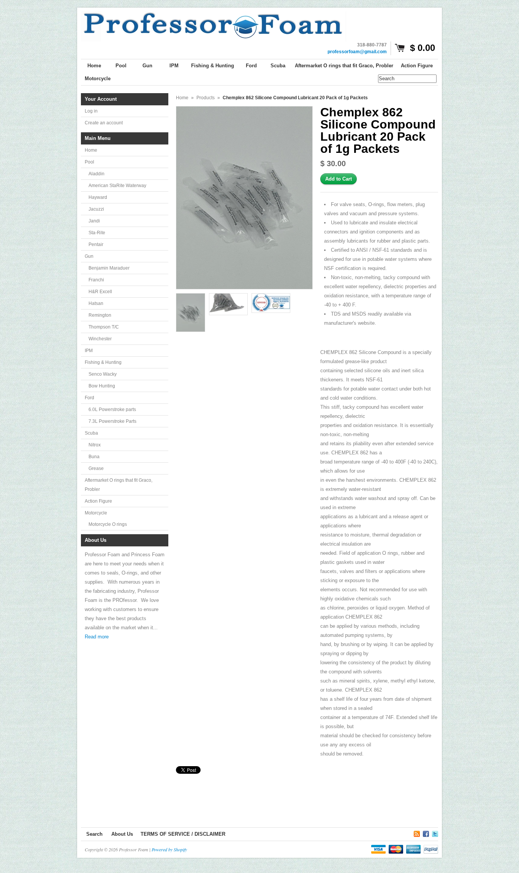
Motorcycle (96, 513)
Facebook (426, 833)
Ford (89, 397)
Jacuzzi (96, 209)
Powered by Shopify (169, 849)
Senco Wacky (103, 374)
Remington (100, 315)
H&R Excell (100, 291)
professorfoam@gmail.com (357, 51)
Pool (89, 162)
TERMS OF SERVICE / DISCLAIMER (183, 834)
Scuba (91, 433)
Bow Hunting (102, 386)
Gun (89, 256)
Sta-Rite (97, 232)
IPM (89, 350)
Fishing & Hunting (103, 362)
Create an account (104, 122)
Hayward (98, 197)
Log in (91, 111)
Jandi (94, 221)
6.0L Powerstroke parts (112, 409)
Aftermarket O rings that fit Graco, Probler (118, 485)
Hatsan (96, 303)
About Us (122, 834)
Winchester (100, 338)
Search (94, 834)
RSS (417, 833)
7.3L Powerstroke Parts (112, 421)
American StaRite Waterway (117, 185)
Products (205, 97)
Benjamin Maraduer (109, 268)
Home (91, 150)
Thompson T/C (104, 327)
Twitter (435, 833)
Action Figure (98, 501)
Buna (94, 456)
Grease (96, 468)
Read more (97, 637)
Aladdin (96, 173)
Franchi (96, 280)
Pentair (96, 244)
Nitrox (95, 445)
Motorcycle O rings (108, 524)
